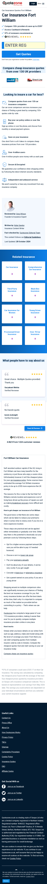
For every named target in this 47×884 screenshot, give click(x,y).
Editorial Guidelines (32, 237)
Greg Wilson (21, 214)
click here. (36, 59)
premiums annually (21, 560)
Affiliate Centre (8, 771)
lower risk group (27, 555)
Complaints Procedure (11, 752)
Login (33, 3)
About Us (5, 728)
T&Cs (4, 742)
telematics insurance (34, 573)
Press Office (7, 723)
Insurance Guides (9, 761)
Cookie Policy (7, 757)
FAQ (3, 766)
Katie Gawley (19, 225)
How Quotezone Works (11, 732)
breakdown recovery (20, 503)
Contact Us (6, 718)
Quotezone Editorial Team (30, 233)
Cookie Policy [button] (30, 876)
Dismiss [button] (6, 881)
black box (19, 573)
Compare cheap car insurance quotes (18, 654)
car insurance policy (18, 480)
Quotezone (8, 613)
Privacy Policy (7, 737)
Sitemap (5, 747)
